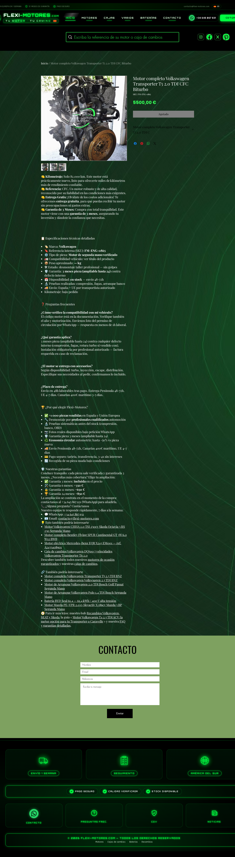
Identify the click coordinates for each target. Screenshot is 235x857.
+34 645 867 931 (74, 514)
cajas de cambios (85, 564)
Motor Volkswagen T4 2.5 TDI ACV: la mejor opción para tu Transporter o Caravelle (82, 619)
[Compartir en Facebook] (135, 143)
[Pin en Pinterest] (142, 143)
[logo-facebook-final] (209, 37)
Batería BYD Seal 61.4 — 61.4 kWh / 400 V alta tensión (80, 601)
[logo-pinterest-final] (226, 37)
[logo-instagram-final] (200, 37)
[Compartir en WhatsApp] (148, 143)
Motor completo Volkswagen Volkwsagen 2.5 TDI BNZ (81, 580)
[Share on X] (155, 143)
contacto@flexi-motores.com (78, 518)
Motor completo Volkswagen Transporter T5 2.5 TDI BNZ (83, 576)
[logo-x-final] (217, 37)
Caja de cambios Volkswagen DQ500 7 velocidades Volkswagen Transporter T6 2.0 (78, 553)
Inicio (44, 63)
